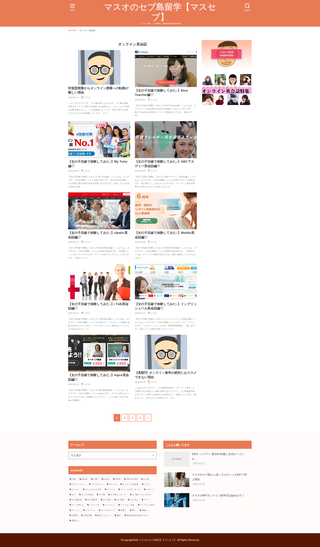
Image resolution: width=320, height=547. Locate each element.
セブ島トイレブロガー (142, 494)
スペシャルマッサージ (130, 489)
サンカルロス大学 (93, 489)
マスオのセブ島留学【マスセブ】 (160, 12)
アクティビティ (79, 484)
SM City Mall (132, 479)
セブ (74, 494)
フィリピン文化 (127, 505)
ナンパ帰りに (78, 505)
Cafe (74, 479)
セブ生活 (107, 500)
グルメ (147, 484)
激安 (119, 515)
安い (134, 510)
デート (147, 500)
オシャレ (113, 484)
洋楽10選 (87, 515)
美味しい (76, 520)
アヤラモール (97, 484)
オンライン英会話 (130, 484)
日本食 (75, 515)
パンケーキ (94, 505)
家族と (145, 510)
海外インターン (104, 515)
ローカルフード (108, 510)
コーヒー (76, 489)
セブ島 (102, 494)
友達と (123, 510)
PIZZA (118, 479)
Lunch (107, 479)
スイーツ (111, 489)
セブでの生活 (87, 494)
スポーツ (150, 489)
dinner (85, 479)
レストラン (90, 510)
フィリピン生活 (147, 505)
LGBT (95, 479)
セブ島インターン (118, 494)
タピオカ (134, 500)
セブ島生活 (77, 500)
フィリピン (110, 505)
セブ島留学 (92, 500)
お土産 (146, 479)
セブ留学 (120, 500)
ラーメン (76, 510)
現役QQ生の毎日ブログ (137, 515)
